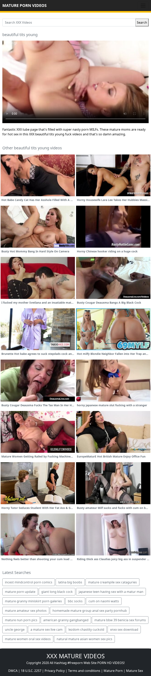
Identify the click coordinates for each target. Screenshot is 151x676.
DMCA (12, 671)
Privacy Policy (55, 671)
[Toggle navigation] (143, 5)
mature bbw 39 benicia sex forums (120, 620)
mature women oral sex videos (28, 639)
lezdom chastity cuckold (86, 629)
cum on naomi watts (103, 601)
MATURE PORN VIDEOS (24, 5)
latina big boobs (70, 582)
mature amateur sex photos (26, 610)
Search (142, 22)
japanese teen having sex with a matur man (111, 592)
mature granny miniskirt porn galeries (33, 601)
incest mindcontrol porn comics (28, 582)
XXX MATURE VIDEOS (76, 656)
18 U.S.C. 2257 (31, 671)
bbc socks (75, 601)
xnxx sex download (124, 629)
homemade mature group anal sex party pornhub (89, 610)
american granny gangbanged (65, 620)
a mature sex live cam (46, 629)
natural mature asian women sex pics (84, 639)
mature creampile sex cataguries (112, 582)
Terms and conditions (84, 671)
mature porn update (20, 592)
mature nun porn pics (21, 620)
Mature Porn (113, 671)
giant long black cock (57, 592)
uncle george (15, 629)
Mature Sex (134, 671)
